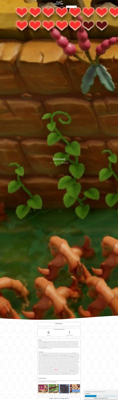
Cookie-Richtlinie (96, 398)
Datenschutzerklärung (101, 398)
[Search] (76, 7)
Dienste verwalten (87, 393)
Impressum (106, 398)
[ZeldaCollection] (58, 2)
